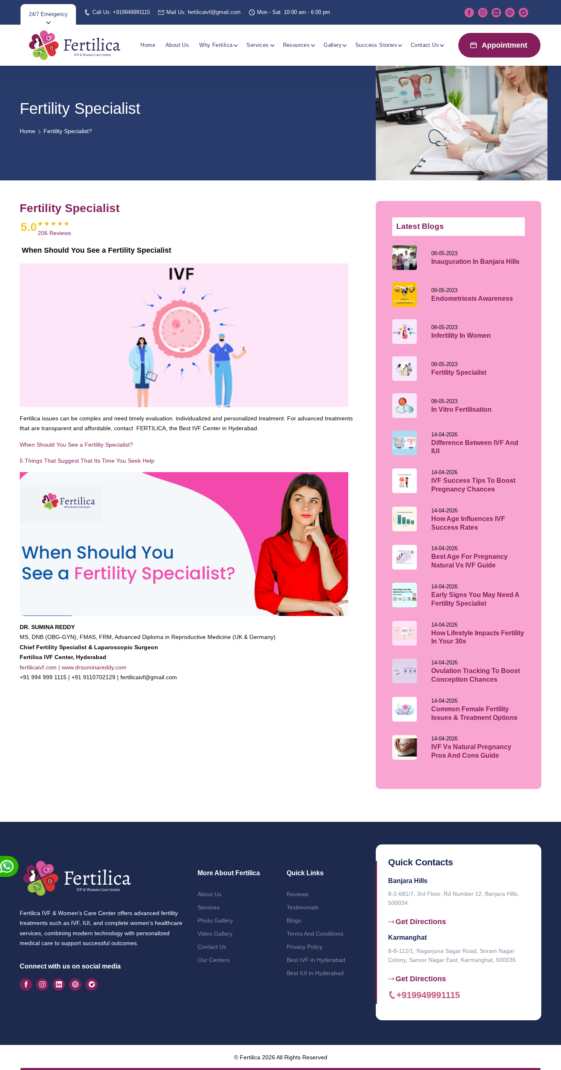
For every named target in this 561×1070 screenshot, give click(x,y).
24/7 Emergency (48, 14)
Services (257, 45)
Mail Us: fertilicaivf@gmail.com (203, 12)
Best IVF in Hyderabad (316, 960)
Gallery (333, 45)
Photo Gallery (215, 920)
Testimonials (303, 907)
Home (147, 45)
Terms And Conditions (315, 933)
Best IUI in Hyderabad (315, 973)
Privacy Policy (304, 946)
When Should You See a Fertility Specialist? (76, 444)
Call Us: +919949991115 (121, 12)
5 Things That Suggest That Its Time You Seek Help (87, 460)
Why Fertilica (215, 45)
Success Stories (376, 45)
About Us (177, 45)
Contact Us (425, 45)
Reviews (297, 894)
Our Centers (214, 960)
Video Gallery (215, 933)
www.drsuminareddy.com (93, 667)
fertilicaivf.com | (40, 667)
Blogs (294, 920)
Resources (296, 45)
